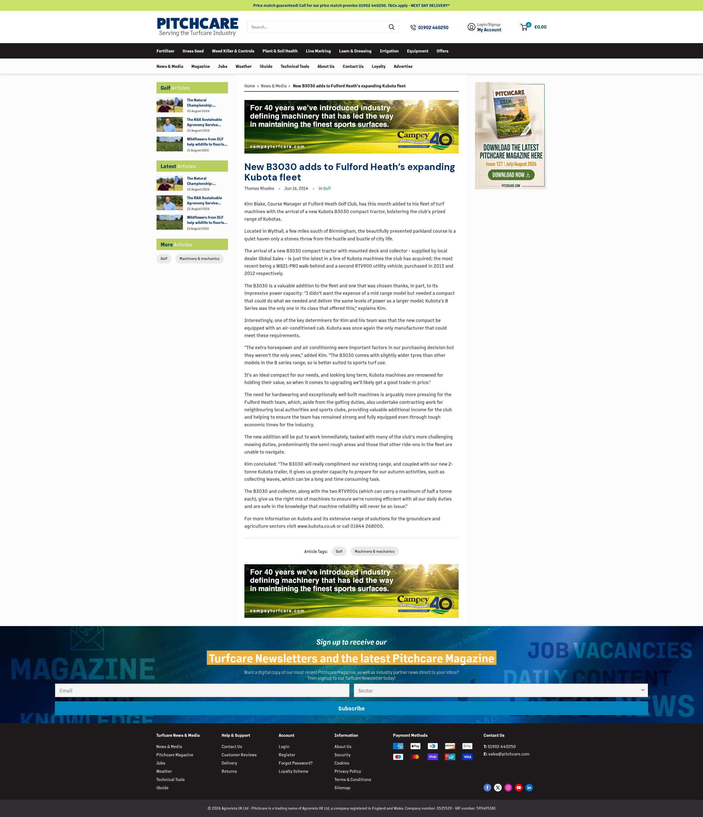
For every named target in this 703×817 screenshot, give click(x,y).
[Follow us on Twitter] (498, 787)
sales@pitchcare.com (508, 753)
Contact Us (353, 65)
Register (287, 754)
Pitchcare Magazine (174, 754)
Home (249, 85)
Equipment (417, 50)
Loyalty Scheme (293, 771)
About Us (325, 65)
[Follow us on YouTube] (519, 787)
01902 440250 (433, 27)
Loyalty (379, 65)
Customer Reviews (239, 754)
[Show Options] (643, 690)
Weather (244, 65)
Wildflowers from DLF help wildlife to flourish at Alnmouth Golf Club (206, 142)
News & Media (170, 65)
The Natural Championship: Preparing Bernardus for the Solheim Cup (205, 103)
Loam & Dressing (355, 50)
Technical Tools (295, 65)
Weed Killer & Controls (233, 50)
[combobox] (316, 27)
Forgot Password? (296, 762)
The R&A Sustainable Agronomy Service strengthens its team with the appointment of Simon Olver (207, 122)
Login (284, 746)
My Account (489, 29)
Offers (442, 50)
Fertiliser (165, 50)
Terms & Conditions (352, 779)
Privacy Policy (347, 771)
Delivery (229, 762)
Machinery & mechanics (199, 258)
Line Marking (318, 50)
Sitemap (342, 787)
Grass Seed (193, 50)
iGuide (266, 65)
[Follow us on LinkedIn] (529, 787)
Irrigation (389, 50)
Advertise (403, 65)
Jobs (222, 65)
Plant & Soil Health (280, 50)
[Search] (392, 27)
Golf (164, 258)
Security (342, 754)
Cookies (341, 762)
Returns (229, 771)
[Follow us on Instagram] (508, 787)
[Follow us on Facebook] (487, 787)
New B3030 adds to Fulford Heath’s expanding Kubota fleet (349, 85)
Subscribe (351, 708)
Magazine (200, 65)
